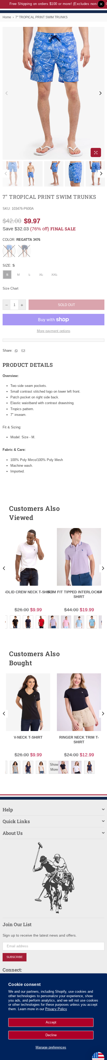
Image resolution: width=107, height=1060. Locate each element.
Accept (51, 1022)
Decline (51, 1035)
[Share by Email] (23, 350)
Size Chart (10, 288)
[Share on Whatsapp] (16, 350)
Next (100, 93)
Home (7, 17)
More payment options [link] (53, 331)
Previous (6, 93)
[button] (91, 513)
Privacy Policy (56, 1009)
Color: (21, 240)
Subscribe (14, 957)
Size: (9, 265)
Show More (54, 767)
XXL (54, 275)
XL (41, 275)
